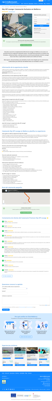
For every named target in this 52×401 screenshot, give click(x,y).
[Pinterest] (12, 389)
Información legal (28, 389)
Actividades (22, 373)
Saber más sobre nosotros (26, 336)
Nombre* (4, 291)
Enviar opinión (6, 309)
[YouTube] (7, 389)
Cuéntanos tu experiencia (7, 295)
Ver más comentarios (7, 276)
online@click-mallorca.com (45, 381)
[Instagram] (14, 389)
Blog (26, 373)
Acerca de (7, 373)
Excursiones (7, 6)
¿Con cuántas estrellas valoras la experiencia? (11, 286)
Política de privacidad (22, 307)
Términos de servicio (29, 307)
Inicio (3, 6)
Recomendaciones (5, 378)
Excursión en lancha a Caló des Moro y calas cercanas (31, 355)
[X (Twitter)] (5, 389)
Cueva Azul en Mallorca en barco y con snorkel (20, 355)
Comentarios (11, 11)
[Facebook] (3, 389)
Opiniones (48, 389)
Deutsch (49, 0)
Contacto (30, 373)
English (45, 0)
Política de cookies (42, 389)
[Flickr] (10, 389)
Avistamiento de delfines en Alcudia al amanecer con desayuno (44, 355)
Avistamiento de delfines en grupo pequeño (7, 355)
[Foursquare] (8, 389)
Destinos (17, 373)
